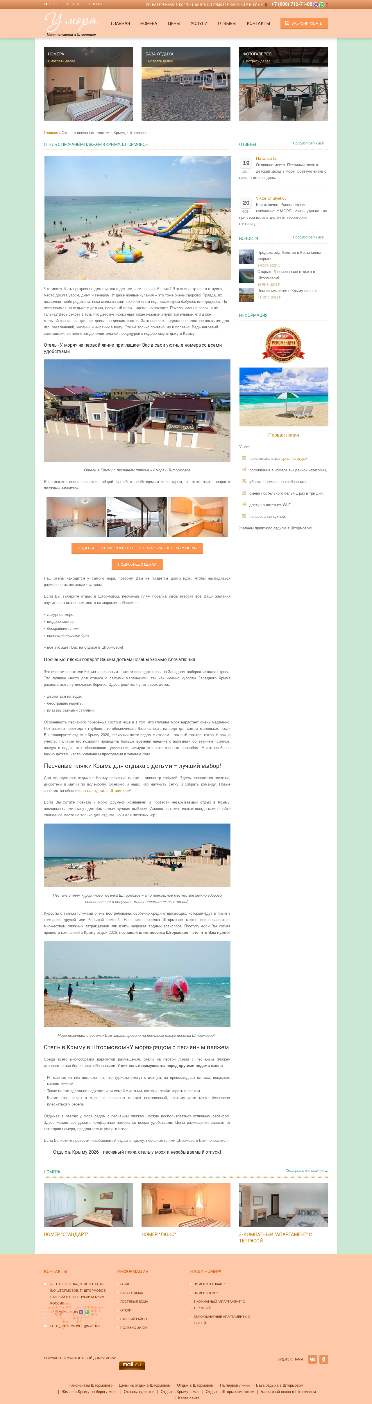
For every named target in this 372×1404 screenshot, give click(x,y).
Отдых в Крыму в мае (180, 1391)
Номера (148, 23)
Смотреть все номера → (306, 1171)
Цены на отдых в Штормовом (145, 1385)
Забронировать (306, 23)
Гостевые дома (134, 1301)
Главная (120, 23)
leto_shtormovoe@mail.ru (75, 1326)
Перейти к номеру (82, 1205)
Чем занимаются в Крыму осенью (287, 291)
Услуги (72, 4)
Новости (248, 238)
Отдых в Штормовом (195, 1385)
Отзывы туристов (139, 1391)
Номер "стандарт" (66, 1234)
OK (323, 1359)
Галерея (51, 4)
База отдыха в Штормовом (279, 1385)
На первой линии (235, 1385)
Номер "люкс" (159, 1234)
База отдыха (131, 1293)
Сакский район (133, 1319)
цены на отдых (294, 458)
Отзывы (94, 4)
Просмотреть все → (310, 143)
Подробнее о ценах (137, 564)
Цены (174, 23)
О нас (125, 1284)
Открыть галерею (94, 1205)
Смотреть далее (61, 61)
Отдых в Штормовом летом (230, 1391)
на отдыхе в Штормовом (108, 790)
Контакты (258, 23)
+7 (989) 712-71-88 (291, 4)
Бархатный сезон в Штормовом (288, 1391)
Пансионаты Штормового (90, 1385)
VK (312, 1359)
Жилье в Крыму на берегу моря (89, 1391)
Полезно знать (133, 1327)
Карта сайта (188, 1398)
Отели (125, 1310)
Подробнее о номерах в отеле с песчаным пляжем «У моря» (137, 548)
